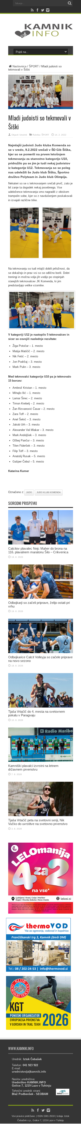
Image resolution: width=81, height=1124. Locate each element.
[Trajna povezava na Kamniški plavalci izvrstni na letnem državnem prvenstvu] (40, 760)
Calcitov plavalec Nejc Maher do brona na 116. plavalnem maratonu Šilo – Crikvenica (38, 550)
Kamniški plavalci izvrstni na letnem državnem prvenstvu (33, 767)
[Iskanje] (70, 3)
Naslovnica (19, 66)
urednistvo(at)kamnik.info (29, 1071)
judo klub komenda (49, 492)
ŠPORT (34, 66)
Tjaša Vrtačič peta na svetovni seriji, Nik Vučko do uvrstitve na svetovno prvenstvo (37, 822)
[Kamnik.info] (40, 35)
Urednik (23, 135)
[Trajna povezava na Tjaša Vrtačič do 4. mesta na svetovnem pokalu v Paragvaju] (40, 706)
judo (29, 492)
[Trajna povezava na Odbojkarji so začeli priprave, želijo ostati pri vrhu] (40, 597)
